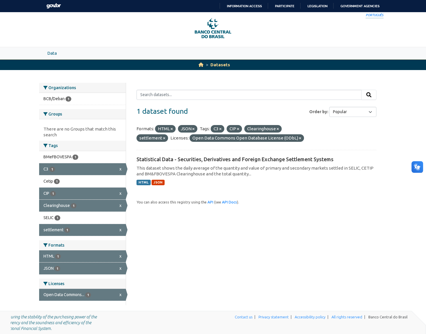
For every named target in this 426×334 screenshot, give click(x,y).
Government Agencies (360, 6)
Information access (244, 6)
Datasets (220, 64)
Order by (318, 111)
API (210, 202)
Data (52, 53)
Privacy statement (273, 317)
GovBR (53, 6)
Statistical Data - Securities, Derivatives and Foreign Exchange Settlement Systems (235, 159)
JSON (158, 182)
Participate (284, 6)
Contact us (243, 317)
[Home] (201, 64)
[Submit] (368, 95)
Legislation (317, 6)
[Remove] (172, 129)
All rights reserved (347, 317)
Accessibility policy (310, 317)
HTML (143, 182)
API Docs (229, 202)
